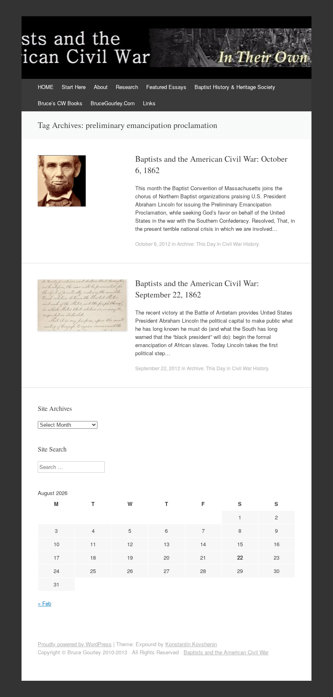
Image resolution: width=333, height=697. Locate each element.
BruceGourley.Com (113, 103)
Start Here (74, 87)
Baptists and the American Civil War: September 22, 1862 (197, 289)
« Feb (44, 603)
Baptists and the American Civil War (226, 652)
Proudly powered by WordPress (75, 644)
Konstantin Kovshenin (191, 644)
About (101, 87)
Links (149, 103)
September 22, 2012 (157, 368)
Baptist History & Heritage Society (235, 87)
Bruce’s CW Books (60, 103)
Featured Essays (166, 87)
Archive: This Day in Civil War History (217, 243)
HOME (46, 87)
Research (127, 87)
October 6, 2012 (153, 243)
